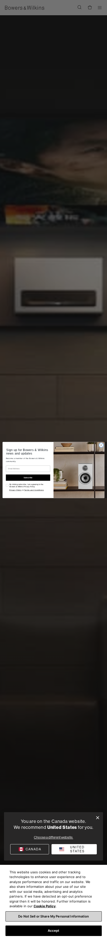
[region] (53, 902)
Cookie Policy (45, 906)
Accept (53, 931)
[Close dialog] (97, 817)
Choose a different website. (53, 837)
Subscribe (28, 477)
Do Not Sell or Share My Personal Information (53, 916)
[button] (74, 849)
